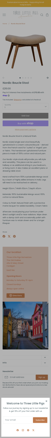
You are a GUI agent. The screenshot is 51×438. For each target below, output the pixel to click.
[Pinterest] (28, 430)
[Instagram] (23, 430)
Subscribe (40, 420)
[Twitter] (33, 430)
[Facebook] (17, 430)
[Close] (46, 401)
